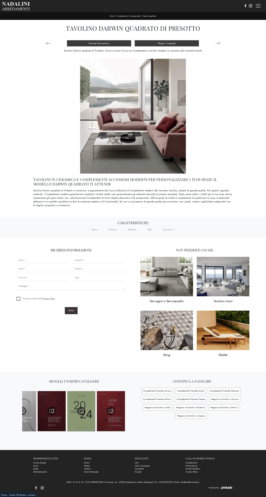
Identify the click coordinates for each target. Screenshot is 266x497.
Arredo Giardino (193, 468)
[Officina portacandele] (48, 43)
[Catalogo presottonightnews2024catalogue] (111, 411)
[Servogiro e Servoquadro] (166, 276)
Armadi (138, 471)
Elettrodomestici (40, 471)
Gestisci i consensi (27, 494)
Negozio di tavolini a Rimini (223, 407)
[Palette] (223, 330)
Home (112, 16)
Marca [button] (95, 229)
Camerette (139, 468)
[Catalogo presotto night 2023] (51, 411)
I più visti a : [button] (168, 229)
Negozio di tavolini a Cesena (191, 415)
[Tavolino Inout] (223, 276)
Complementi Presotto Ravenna (224, 390)
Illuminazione (191, 465)
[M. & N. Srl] (16, 6)
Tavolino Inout (223, 301)
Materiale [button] (132, 229)
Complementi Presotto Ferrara (157, 390)
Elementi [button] (113, 229)
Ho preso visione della (39, 298)
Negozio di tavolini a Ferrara (225, 399)
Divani (87, 462)
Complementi (122, 16)
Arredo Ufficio (192, 471)
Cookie (12, 494)
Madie (86, 465)
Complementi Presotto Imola (190, 390)
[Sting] (166, 330)
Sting (166, 355)
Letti (136, 462)
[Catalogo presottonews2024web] (81, 411)
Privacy (4, 494)
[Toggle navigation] (258, 6)
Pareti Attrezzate (91, 471)
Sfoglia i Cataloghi (167, 43)
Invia (71, 310)
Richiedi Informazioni (99, 43)
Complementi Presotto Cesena (191, 399)
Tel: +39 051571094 (164, 482)
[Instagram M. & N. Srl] (249, 6)
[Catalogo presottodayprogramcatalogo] (22, 411)
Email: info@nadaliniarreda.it (187, 482)
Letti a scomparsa (142, 465)
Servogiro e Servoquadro (167, 301)
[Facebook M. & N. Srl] (244, 6)
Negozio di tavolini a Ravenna (190, 407)
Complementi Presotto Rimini (157, 399)
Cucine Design (39, 462)
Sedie (35, 468)
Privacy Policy (49, 298)
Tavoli (35, 465)
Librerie (87, 468)
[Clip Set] (218, 43)
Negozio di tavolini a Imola (158, 407)
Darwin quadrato (150, 16)
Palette (223, 355)
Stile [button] (149, 229)
